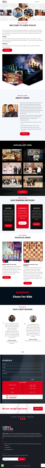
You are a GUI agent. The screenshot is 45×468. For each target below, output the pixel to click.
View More (22, 191)
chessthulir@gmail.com (8, 449)
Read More (7, 50)
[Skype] (22, 419)
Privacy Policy (14, 416)
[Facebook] (20, 419)
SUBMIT (32, 379)
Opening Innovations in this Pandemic (30, 265)
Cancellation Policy (30, 416)
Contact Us (38, 408)
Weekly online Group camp (9, 264)
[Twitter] (24, 419)
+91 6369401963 (7, 447)
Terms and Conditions (22, 416)
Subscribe (22, 459)
